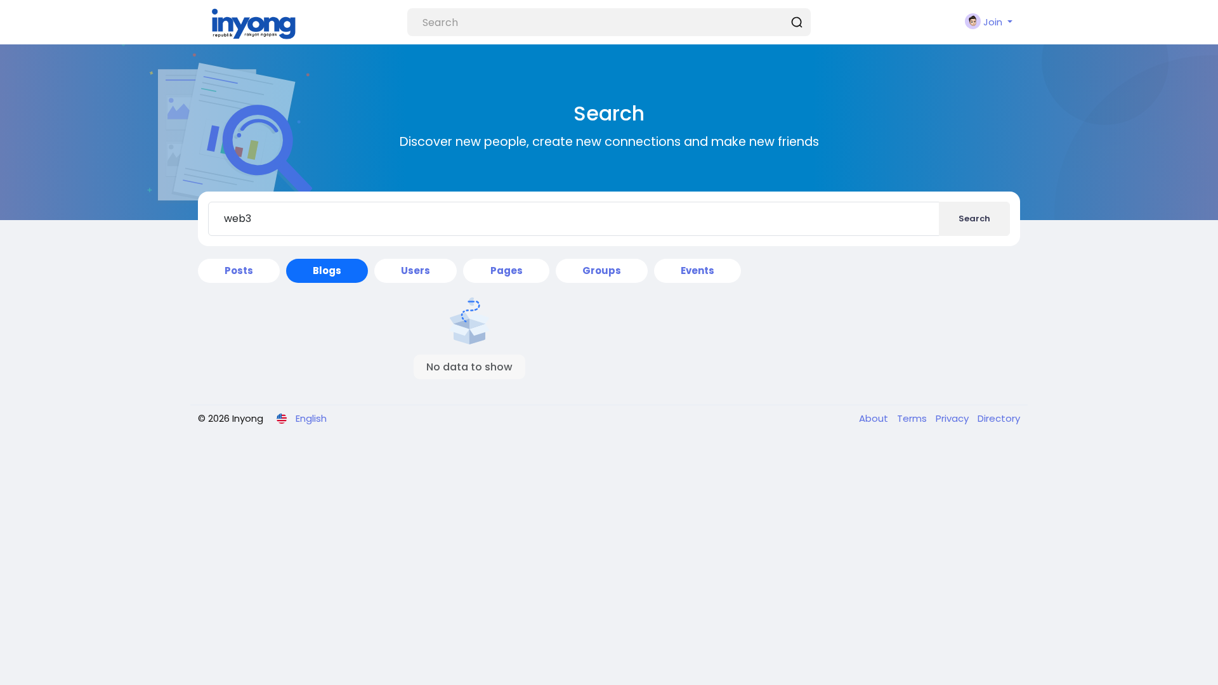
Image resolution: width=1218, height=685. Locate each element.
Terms (913, 418)
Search (974, 218)
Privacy (953, 418)
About (875, 418)
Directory (999, 418)
